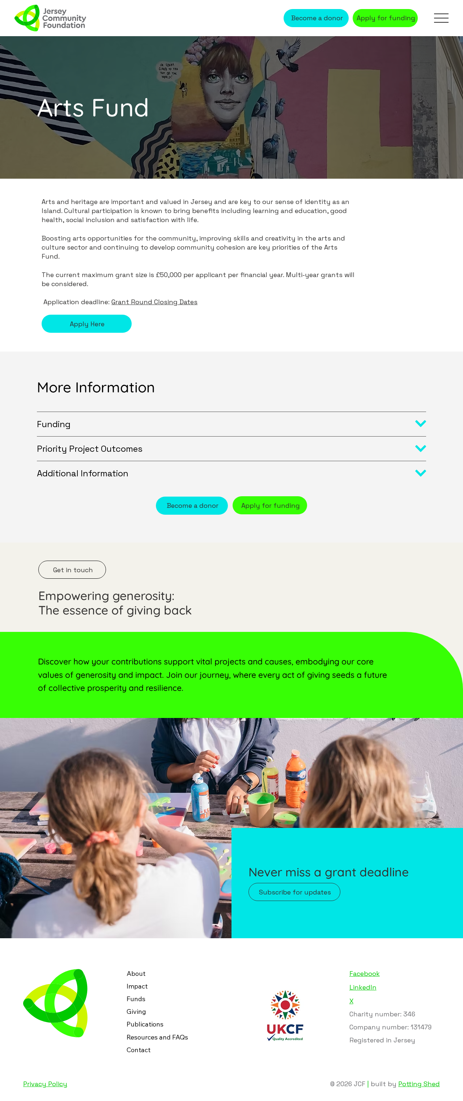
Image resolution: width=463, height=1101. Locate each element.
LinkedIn (363, 987)
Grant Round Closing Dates (154, 302)
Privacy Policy (45, 1084)
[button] (294, 892)
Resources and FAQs (157, 1037)
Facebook (364, 973)
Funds (136, 999)
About (136, 973)
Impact (137, 986)
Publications (145, 1024)
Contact (138, 1050)
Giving (136, 1011)
